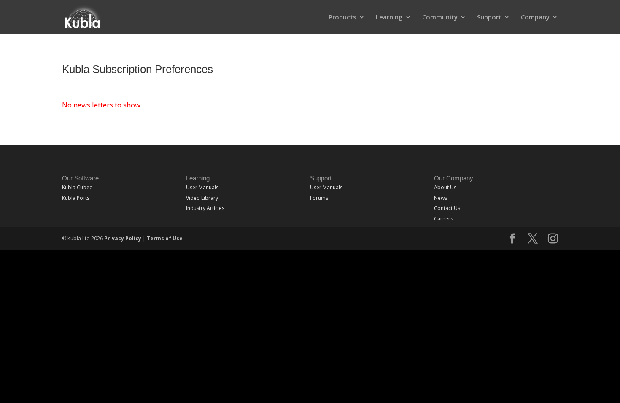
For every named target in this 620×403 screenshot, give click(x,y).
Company (535, 17)
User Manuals (202, 187)
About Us (445, 187)
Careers (443, 218)
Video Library (202, 198)
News (440, 198)
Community (440, 17)
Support (489, 17)
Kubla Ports (75, 198)
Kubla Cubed (77, 187)
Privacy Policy (122, 238)
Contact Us (447, 208)
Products (342, 17)
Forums (319, 198)
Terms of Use (165, 238)
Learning (389, 17)
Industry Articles (205, 208)
